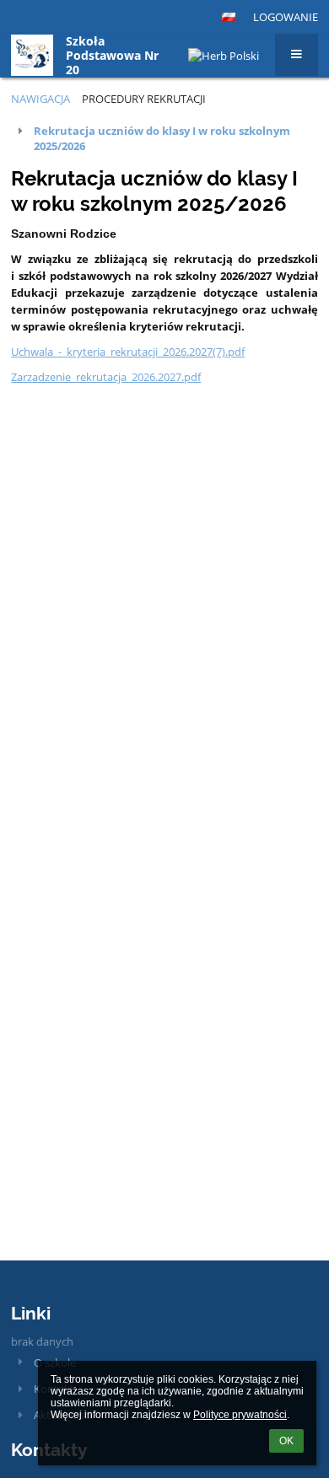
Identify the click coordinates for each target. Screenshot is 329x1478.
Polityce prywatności (240, 1415)
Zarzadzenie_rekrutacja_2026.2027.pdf (106, 376)
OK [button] (286, 1441)
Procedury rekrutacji (144, 98)
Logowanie (285, 16)
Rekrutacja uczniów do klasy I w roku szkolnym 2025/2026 (162, 138)
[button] (228, 17)
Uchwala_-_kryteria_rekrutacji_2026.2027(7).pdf (128, 351)
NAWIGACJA (40, 98)
